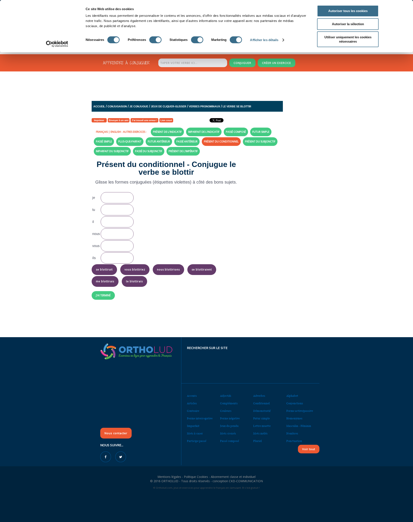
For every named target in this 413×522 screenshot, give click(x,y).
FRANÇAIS (102, 132)
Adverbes (259, 396)
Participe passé (196, 441)
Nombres (292, 433)
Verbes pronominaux (204, 106)
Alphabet (292, 396)
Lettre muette (262, 426)
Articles (192, 403)
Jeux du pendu (229, 426)
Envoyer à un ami (118, 120)
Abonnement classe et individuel (233, 477)
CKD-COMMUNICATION (246, 481)
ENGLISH (116, 132)
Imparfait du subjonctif (112, 151)
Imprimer (99, 120)
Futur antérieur (159, 141)
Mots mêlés (260, 433)
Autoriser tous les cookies (348, 11)
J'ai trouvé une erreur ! (144, 120)
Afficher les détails (264, 40)
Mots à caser (195, 433)
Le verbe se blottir (237, 106)
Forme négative (230, 418)
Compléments (229, 403)
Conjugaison (117, 106)
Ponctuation (294, 441)
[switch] (155, 39)
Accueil (99, 106)
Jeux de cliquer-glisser (168, 106)
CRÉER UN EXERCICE (276, 63)
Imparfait (193, 426)
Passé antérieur (186, 141)
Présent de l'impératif (183, 151)
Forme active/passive (299, 411)
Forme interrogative (200, 418)
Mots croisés (228, 433)
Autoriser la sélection (348, 24)
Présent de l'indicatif (167, 132)
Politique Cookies (196, 477)
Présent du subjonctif (260, 141)
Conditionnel (261, 403)
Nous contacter (116, 433)
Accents (192, 396)
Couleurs (225, 411)
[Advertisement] (196, 85)
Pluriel (257, 441)
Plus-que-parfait (129, 141)
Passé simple (104, 141)
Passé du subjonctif (148, 151)
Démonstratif (261, 411)
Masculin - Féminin (298, 426)
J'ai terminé (103, 295)
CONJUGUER (242, 63)
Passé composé (236, 132)
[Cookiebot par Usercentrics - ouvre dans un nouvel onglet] (57, 44)
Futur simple (260, 132)
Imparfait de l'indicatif (203, 132)
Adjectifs (225, 396)
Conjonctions (294, 403)
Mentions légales (169, 477)
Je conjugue (138, 106)
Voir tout (308, 449)
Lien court (166, 120)
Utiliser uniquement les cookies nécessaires (347, 39)
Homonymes (294, 418)
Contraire (193, 411)
